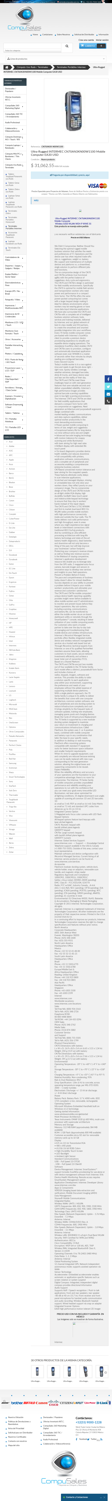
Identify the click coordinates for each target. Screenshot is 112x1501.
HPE (10, 628)
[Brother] (17, 1401)
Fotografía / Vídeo (12, 300)
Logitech (12, 700)
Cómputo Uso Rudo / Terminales (14, 166)
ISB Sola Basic (14, 650)
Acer (10, 442)
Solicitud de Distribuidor (84, 35)
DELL (11, 546)
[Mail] (108, 393)
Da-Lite (11, 528)
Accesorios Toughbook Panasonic (11, 235)
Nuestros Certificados (17, 1437)
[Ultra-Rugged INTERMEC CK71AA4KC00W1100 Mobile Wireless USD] (69, 1371)
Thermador (13, 795)
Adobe (11, 446)
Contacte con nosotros (17, 1441)
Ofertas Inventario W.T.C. (12, 98)
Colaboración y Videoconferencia (12, 130)
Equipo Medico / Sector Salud (12, 275)
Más (36, 201)
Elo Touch (12, 573)
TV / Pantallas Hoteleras (11, 420)
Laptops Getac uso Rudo (13, 197)
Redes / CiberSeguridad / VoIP (12, 379)
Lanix (10, 682)
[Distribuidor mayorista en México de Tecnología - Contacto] (56, 1)
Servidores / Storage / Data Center (13, 389)
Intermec (12, 646)
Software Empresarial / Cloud (14, 406)
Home (35, 35)
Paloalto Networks (16, 736)
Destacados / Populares (10, 90)
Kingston (12, 659)
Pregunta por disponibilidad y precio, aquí (71, 175)
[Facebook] (108, 379)
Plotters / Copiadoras (14, 354)
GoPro (11, 605)
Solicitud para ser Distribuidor (20, 1433)
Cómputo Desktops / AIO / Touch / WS (14, 138)
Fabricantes (9, 437)
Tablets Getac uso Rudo (12, 184)
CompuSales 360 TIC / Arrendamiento (14, 115)
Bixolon (11, 483)
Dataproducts (14, 541)
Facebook (83, 1439)
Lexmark (12, 691)
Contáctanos (47, 35)
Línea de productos (18, 59)
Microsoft (12, 705)
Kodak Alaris (13, 668)
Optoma (12, 727)
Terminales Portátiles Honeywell (11, 220)
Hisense (12, 614)
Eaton (11, 564)
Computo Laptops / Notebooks (13, 147)
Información (103, 35)
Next (107, 1401)
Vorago (11, 830)
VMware (12, 825)
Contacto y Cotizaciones (77, 1497)
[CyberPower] (90, 1401)
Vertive (11, 811)
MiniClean (12, 709)
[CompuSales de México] (23, 18)
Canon (11, 501)
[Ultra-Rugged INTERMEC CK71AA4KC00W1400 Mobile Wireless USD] (85, 1371)
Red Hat (12, 759)
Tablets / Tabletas (12, 413)
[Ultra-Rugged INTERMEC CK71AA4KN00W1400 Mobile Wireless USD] (102, 1371)
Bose (10, 487)
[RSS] (102, 1439)
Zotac (11, 852)
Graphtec (12, 609)
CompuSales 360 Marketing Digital (12, 107)
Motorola (12, 714)
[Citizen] (66, 1401)
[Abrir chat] (101, 1497)
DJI (10, 551)
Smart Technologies (16, 777)
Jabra (10, 655)
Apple (11, 460)
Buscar (67, 50)
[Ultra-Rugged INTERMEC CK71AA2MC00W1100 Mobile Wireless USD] (37, 1371)
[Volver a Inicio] (7, 67)
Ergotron (12, 582)
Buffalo (11, 496)
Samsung (12, 763)
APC (10, 455)
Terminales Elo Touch (13, 249)
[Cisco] (54, 1401)
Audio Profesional (12, 123)
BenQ (11, 478)
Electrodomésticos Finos (13, 284)
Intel (10, 641)
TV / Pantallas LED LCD (13, 429)
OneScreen (13, 723)
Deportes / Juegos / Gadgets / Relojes (13, 267)
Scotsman (12, 768)
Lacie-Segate (14, 677)
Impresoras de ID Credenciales (12, 315)
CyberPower (13, 519)
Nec (10, 718)
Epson (11, 578)
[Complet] (78, 1401)
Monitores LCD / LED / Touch (14, 324)
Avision (11, 469)
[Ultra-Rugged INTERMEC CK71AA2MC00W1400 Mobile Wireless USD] (53, 1371)
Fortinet (11, 587)
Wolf (10, 839)
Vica (10, 816)
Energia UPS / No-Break (12, 292)
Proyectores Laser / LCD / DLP (13, 369)
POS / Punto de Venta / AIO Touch (14, 361)
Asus (10, 464)
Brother (11, 492)
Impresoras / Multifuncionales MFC (14, 307)
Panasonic (12, 741)
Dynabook (12, 560)
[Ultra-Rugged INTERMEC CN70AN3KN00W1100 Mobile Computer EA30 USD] (76, 110)
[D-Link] (102, 1401)
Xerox (11, 843)
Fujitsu (11, 591)
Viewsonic (12, 820)
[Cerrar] (104, 1497)
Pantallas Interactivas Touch (14, 346)
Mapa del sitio (14, 1445)
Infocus (11, 637)
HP (10, 623)
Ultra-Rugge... (36, 1381)
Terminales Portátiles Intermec (14, 227)
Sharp (11, 773)
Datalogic (12, 537)
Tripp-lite (12, 807)
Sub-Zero (12, 791)
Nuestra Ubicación (15, 1417)
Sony (10, 782)
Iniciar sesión (102, 40)
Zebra (11, 848)
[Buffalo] (29, 1401)
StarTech (12, 786)
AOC (10, 451)
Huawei (11, 632)
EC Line (11, 569)
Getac (11, 596)
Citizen (11, 510)
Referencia (35, 147)
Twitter (94, 1439)
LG (9, 696)
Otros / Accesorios (13, 340)
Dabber (11, 532)
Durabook (12, 555)
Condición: (35, 160)
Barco (11, 474)
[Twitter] (108, 386)
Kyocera (12, 673)
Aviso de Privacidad (16, 1429)
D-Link (11, 523)
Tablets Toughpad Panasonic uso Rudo (14, 176)
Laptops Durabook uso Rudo (14, 243)
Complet (12, 514)
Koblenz (12, 664)
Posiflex (11, 754)
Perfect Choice (14, 745)
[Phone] (108, 401)
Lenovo (11, 686)
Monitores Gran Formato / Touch (12, 332)
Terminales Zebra (11, 212)
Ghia (10, 600)
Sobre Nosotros (63, 35)
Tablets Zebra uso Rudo (12, 191)
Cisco (10, 505)
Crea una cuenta (86, 40)
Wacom (11, 834)
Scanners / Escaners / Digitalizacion (14, 397)
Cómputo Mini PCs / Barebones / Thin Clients (13, 156)
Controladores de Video (12, 258)
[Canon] (42, 1401)
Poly (10, 750)
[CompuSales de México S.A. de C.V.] (64, 1468)
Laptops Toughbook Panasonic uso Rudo (14, 204)
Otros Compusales (16, 732)
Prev (4, 1401)
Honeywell (13, 618)
